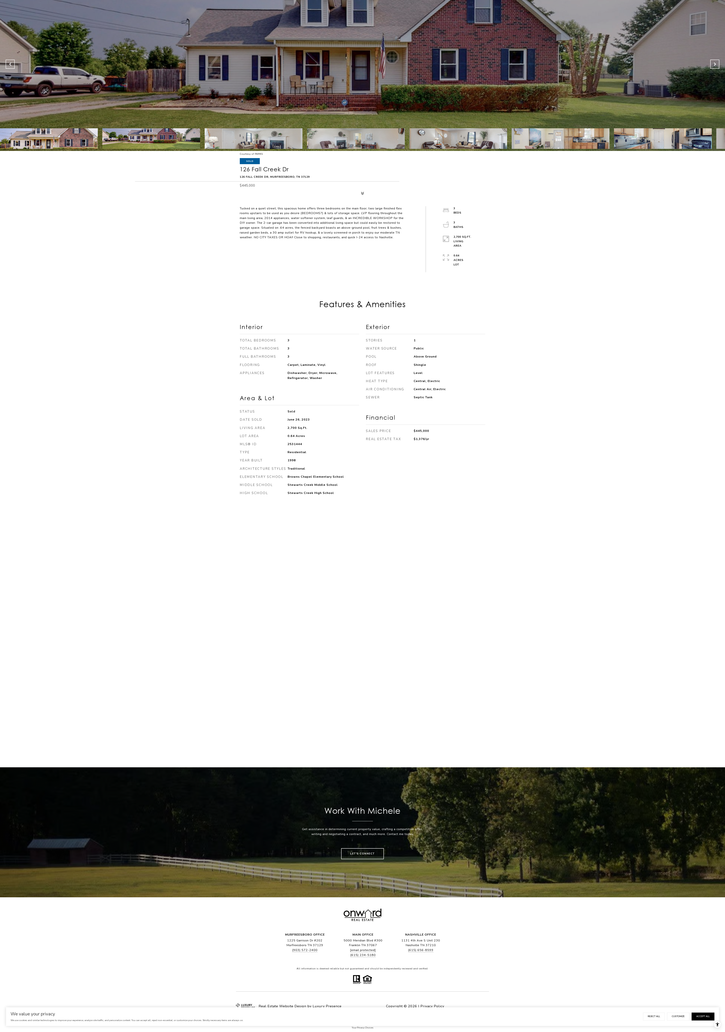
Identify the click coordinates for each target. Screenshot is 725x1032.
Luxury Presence (327, 1006)
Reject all (654, 1016)
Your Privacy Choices (362, 1027)
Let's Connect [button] (362, 853)
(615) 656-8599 (420, 950)
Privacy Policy (432, 1006)
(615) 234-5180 (363, 955)
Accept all (703, 1016)
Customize (678, 1016)
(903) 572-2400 (305, 950)
